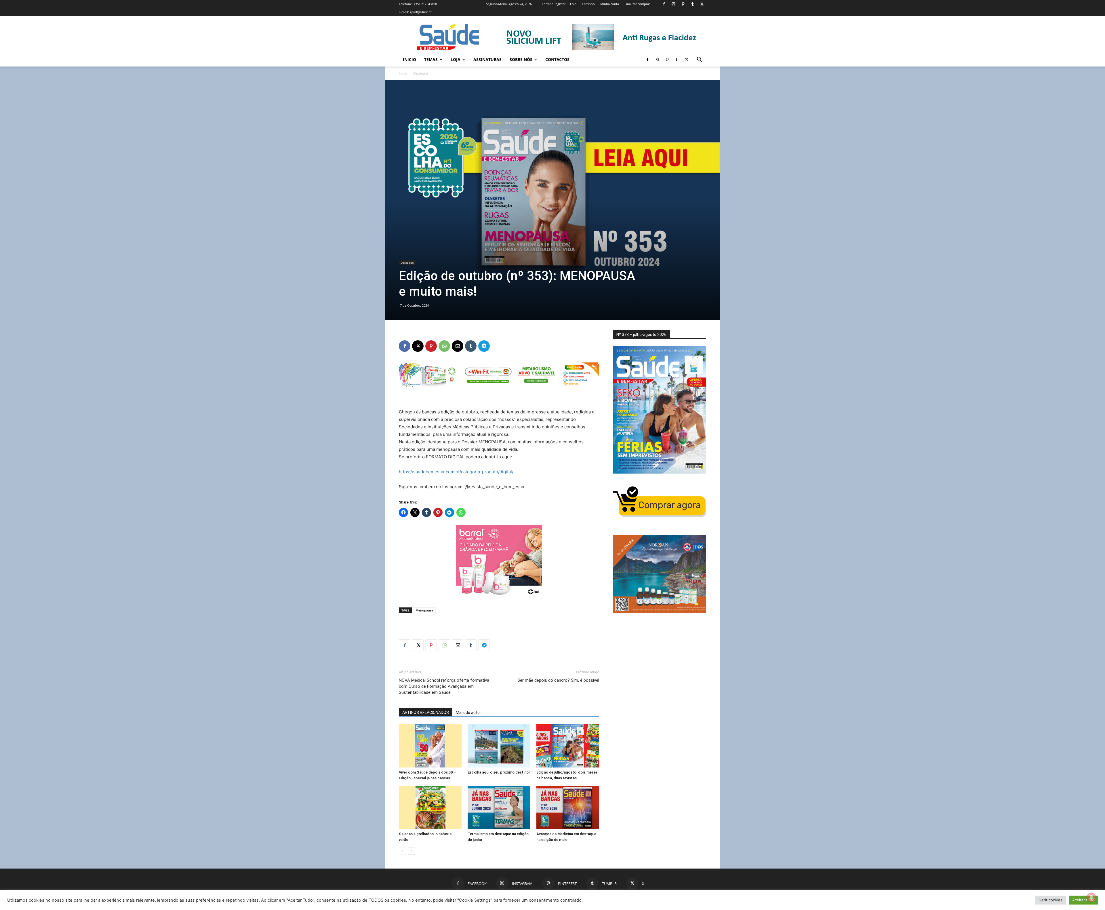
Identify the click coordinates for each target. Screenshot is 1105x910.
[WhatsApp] (444, 346)
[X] (702, 4)
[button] (699, 60)
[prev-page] (402, 851)
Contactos (557, 59)
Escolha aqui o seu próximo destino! (499, 772)
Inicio (409, 59)
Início (403, 73)
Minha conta (609, 4)
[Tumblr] (692, 4)
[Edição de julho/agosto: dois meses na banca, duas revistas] (567, 745)
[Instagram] (673, 4)
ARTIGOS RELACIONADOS (425, 712)
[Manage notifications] (1091, 897)
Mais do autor (468, 712)
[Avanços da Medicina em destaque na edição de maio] (567, 807)
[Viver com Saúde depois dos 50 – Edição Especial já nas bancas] (430, 745)
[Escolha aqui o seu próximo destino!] (499, 745)
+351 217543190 (425, 4)
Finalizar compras (637, 4)
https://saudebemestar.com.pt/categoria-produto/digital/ (456, 471)
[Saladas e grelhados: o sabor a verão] (430, 807)
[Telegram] (484, 346)
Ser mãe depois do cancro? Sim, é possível (558, 680)
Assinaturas (487, 59)
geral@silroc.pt (421, 12)
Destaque (407, 263)
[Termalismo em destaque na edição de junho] (499, 807)
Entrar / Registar (553, 4)
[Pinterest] (683, 4)
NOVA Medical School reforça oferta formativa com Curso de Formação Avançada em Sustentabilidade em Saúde (444, 686)
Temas (431, 59)
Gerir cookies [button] (1050, 900)
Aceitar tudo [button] (1083, 900)
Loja (573, 4)
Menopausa (424, 610)
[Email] (457, 346)
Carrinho (588, 4)
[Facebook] (664, 4)
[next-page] (411, 851)
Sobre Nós (521, 59)
